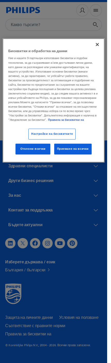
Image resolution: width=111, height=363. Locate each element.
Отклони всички (33, 149)
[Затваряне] (97, 44)
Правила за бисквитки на (66, 120)
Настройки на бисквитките (52, 134)
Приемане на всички (73, 149)
